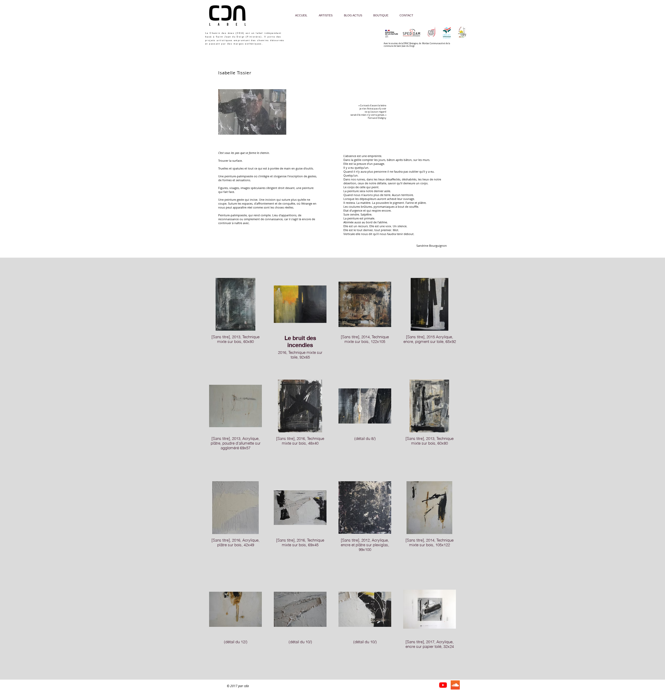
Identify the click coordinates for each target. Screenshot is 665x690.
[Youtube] (443, 684)
